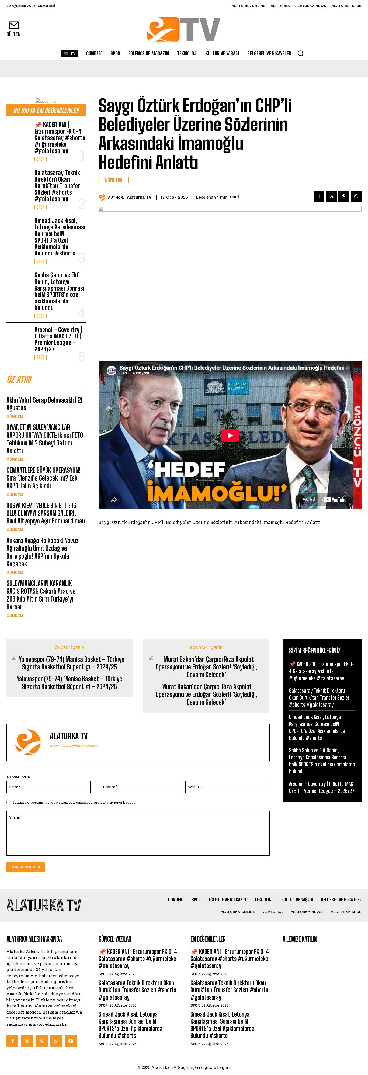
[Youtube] (71, 1041)
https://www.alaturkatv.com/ (74, 746)
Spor (40, 159)
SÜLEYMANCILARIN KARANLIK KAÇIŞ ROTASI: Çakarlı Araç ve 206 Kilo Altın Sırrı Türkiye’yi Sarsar (41, 594)
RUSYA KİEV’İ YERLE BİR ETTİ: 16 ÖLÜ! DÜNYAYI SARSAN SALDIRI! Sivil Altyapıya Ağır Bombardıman (45, 513)
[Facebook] (319, 196)
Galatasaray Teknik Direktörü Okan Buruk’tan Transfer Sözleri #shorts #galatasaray (57, 185)
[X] (331, 196)
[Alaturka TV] (103, 197)
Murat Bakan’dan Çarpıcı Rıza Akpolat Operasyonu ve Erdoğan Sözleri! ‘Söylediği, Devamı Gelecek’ (206, 694)
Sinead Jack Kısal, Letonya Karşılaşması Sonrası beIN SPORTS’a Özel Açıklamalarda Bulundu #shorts (59, 237)
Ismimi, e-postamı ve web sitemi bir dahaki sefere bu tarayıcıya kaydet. (74, 802)
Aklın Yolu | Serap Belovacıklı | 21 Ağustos (44, 404)
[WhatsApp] (356, 196)
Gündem (14, 416)
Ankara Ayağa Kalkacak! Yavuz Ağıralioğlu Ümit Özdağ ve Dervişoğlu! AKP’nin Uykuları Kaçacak (42, 552)
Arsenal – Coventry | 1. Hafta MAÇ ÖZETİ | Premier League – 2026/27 (58, 339)
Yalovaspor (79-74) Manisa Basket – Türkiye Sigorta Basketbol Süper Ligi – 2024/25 (69, 682)
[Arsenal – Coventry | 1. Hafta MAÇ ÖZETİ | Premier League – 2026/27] (18, 337)
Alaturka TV (139, 197)
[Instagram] (27, 1041)
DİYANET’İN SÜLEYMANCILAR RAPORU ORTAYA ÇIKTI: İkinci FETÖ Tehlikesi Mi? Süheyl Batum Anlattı (44, 438)
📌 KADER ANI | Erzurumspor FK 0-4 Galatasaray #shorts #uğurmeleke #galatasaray (59, 137)
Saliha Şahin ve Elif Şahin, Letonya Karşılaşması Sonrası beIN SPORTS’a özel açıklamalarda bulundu (59, 291)
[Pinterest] (343, 196)
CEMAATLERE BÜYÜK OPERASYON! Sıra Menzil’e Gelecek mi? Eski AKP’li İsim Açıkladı (43, 478)
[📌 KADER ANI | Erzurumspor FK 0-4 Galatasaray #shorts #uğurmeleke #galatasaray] (18, 132)
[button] (300, 53)
